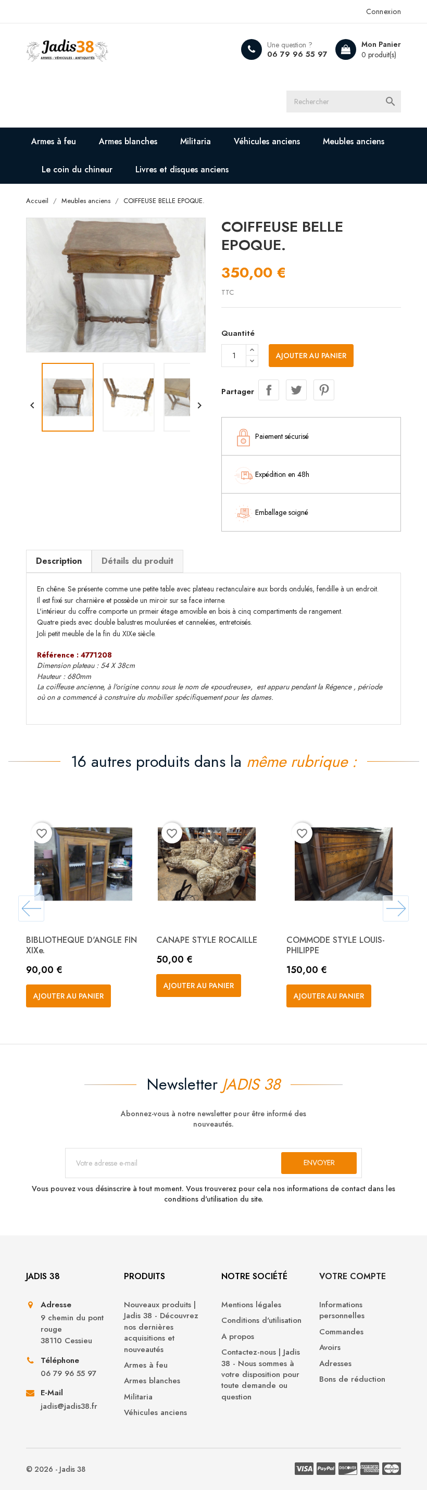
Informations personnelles (342, 1310)
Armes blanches (128, 141)
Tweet (296, 390)
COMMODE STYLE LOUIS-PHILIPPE (335, 945)
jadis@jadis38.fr (69, 1406)
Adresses (335, 1363)
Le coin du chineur (77, 169)
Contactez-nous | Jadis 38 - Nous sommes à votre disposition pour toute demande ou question (260, 1375)
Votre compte (352, 1276)
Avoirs (330, 1347)
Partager (268, 390)
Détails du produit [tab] (137, 561)
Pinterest (323, 390)
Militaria (195, 141)
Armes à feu (53, 141)
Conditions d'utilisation (261, 1320)
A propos (237, 1336)
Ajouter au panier (311, 355)
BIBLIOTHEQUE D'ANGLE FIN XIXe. (81, 945)
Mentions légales (251, 1304)
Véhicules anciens (267, 141)
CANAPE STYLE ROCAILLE (206, 940)
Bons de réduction (352, 1379)
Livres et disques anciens (182, 169)
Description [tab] (59, 561)
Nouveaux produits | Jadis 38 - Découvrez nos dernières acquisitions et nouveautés (161, 1327)
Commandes (341, 1332)
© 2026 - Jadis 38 (55, 1469)
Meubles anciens (353, 141)
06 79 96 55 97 (297, 54)
